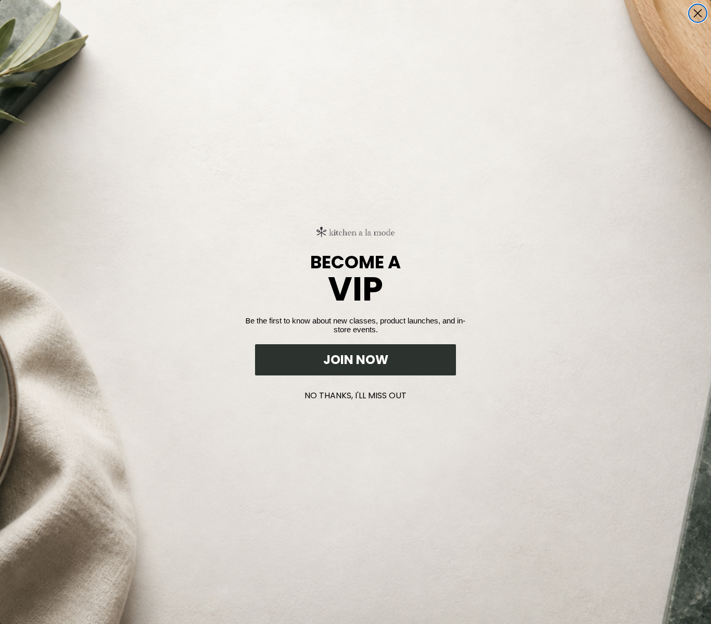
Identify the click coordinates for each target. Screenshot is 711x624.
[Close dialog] (698, 13)
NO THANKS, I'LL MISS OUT (355, 393)
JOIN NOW (355, 359)
